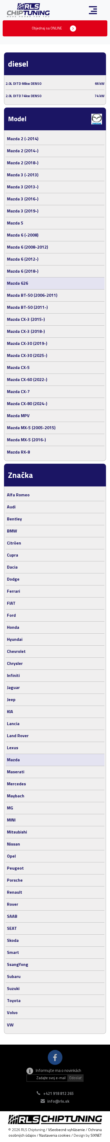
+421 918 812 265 (58, 1093)
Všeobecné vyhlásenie (66, 1129)
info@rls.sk (58, 1101)
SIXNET (96, 1135)
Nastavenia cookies (54, 1135)
